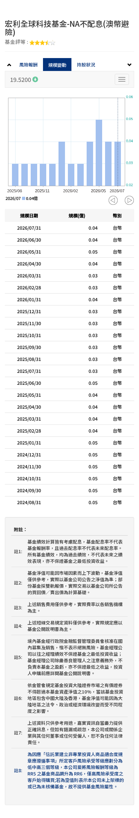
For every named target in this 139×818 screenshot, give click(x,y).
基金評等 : (17, 42)
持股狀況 (86, 64)
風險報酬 (28, 64)
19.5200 (21, 79)
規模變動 (57, 65)
